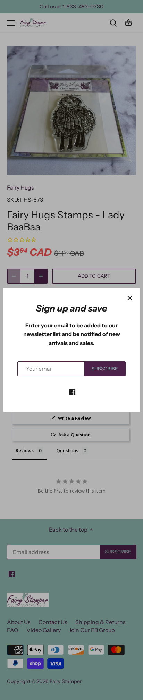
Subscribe (105, 368)
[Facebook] (72, 391)
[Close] (129, 298)
